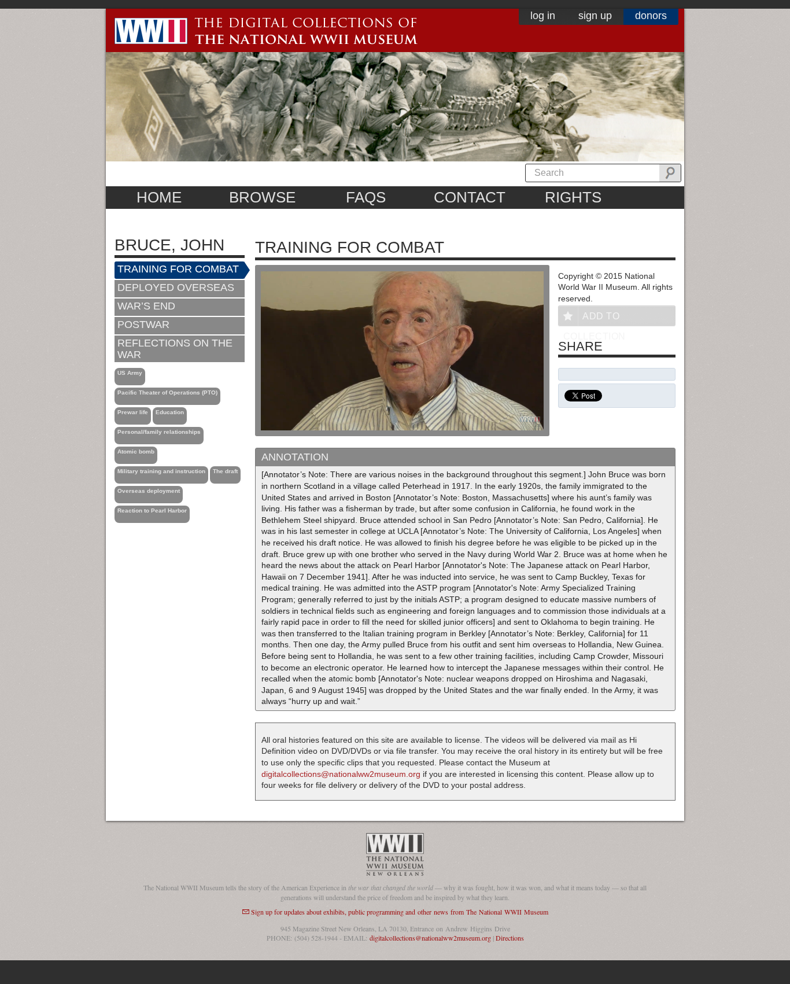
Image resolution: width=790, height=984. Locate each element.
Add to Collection (594, 318)
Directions (510, 937)
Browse (262, 197)
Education (170, 412)
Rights (573, 197)
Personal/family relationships (159, 432)
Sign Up (595, 15)
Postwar (143, 324)
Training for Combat (178, 269)
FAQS (366, 197)
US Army (129, 373)
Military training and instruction (161, 471)
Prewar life (132, 412)
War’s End (146, 306)
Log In (542, 15)
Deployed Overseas (175, 287)
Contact (469, 197)
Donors (651, 15)
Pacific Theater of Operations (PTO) (167, 392)
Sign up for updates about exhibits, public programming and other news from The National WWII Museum (399, 911)
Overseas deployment (148, 491)
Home (159, 197)
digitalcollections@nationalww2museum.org (340, 774)
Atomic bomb (135, 451)
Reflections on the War (174, 348)
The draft (225, 471)
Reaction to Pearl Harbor (152, 510)
